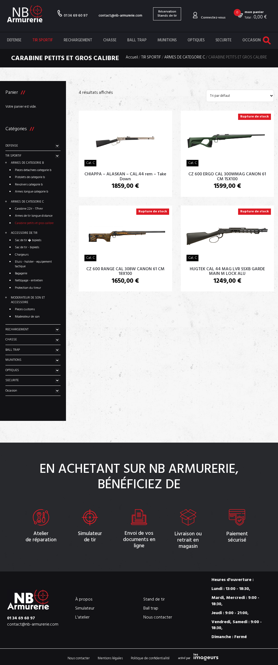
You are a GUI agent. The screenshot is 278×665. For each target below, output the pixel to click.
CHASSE (109, 40)
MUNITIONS (167, 40)
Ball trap (150, 608)
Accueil (132, 58)
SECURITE (224, 40)
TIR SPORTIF (42, 40)
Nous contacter (157, 617)
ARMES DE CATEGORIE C (184, 58)
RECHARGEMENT (78, 40)
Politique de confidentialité (150, 658)
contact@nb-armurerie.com (120, 15)
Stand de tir (154, 599)
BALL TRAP (137, 40)
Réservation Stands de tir (167, 13)
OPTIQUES (196, 40)
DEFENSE (14, 40)
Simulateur (84, 608)
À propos (83, 599)
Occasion (251, 40)
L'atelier (82, 617)
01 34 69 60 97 (76, 15)
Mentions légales (110, 658)
